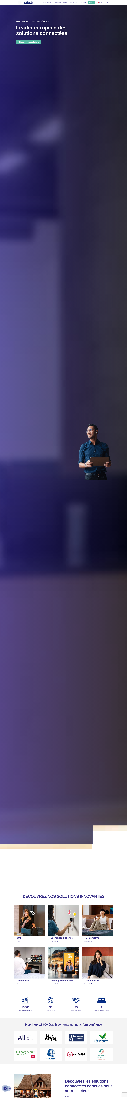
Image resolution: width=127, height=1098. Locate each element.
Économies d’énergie (62, 938)
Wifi (19, 938)
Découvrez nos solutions (29, 42)
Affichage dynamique (62, 980)
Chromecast (23, 980)
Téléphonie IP (91, 980)
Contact (9, 1088)
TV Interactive (91, 938)
